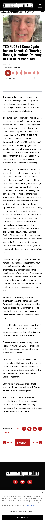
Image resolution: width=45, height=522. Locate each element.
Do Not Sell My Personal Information (22, 511)
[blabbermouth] (18, 7)
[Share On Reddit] (35, 429)
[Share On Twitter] (29, 429)
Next (35, 442)
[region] (22, 506)
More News (22, 442)
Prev (9, 442)
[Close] (42, 492)
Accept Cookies (22, 518)
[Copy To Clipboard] (40, 429)
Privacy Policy (29, 505)
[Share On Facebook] (24, 429)
